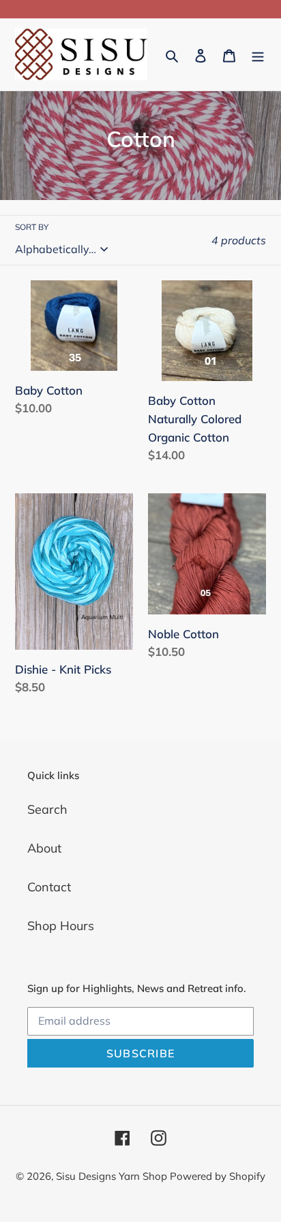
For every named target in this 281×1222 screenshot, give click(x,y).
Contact (49, 887)
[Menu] (257, 55)
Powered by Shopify (217, 1176)
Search (47, 809)
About (44, 848)
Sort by (31, 227)
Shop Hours (60, 926)
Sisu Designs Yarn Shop (113, 1176)
